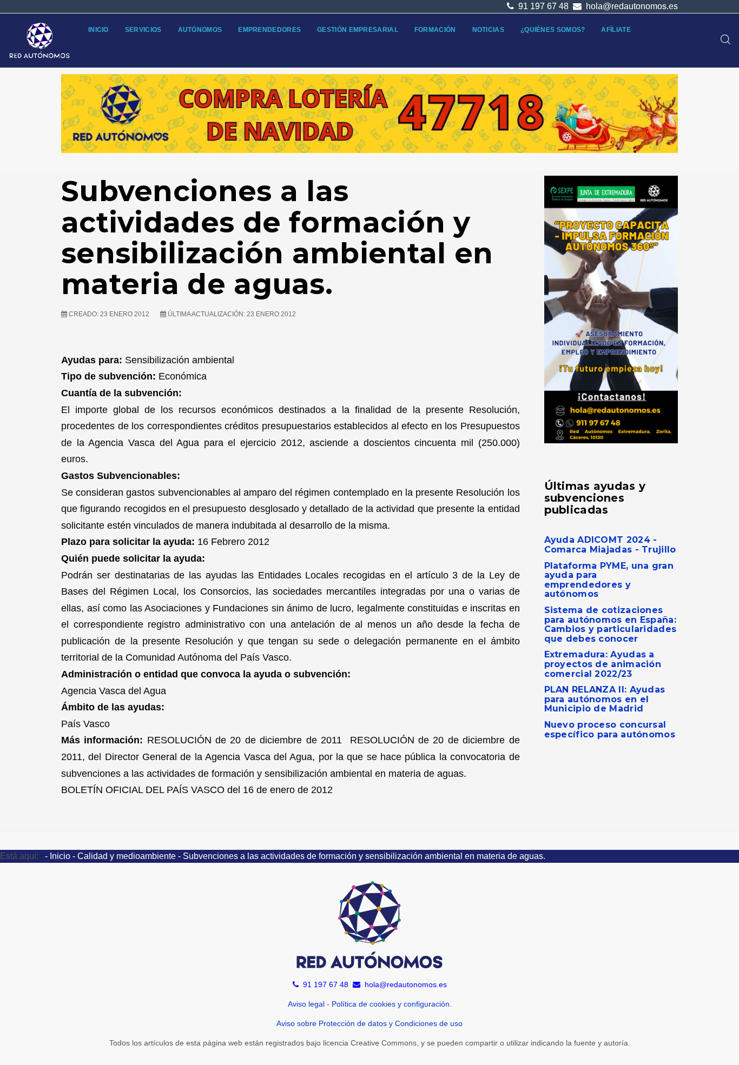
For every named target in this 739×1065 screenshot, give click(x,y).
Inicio (98, 30)
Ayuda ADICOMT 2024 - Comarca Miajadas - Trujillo (610, 545)
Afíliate (615, 30)
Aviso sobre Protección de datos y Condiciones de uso (369, 1023)
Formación (435, 30)
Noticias (488, 30)
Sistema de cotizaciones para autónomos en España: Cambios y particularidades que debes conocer (610, 624)
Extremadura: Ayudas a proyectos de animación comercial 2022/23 (603, 663)
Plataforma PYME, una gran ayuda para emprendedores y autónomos (609, 580)
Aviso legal (306, 1004)
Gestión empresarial (357, 30)
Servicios (143, 30)
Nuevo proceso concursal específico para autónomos (610, 730)
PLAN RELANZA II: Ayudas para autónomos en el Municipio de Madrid (604, 699)
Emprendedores (269, 30)
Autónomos (200, 30)
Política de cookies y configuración (391, 1004)
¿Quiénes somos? (552, 30)
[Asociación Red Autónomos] (40, 41)
